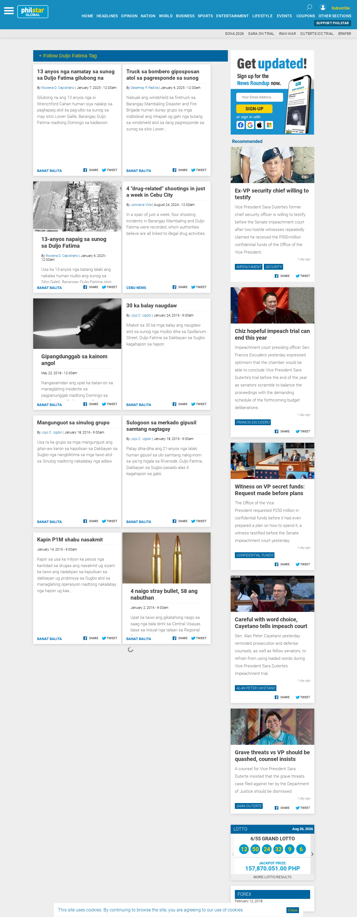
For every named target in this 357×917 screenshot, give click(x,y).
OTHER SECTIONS (335, 16)
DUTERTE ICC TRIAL (317, 33)
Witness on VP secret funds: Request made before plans (270, 490)
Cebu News (136, 288)
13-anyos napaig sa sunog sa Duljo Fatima (73, 242)
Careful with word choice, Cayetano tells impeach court (271, 622)
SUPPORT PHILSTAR (332, 23)
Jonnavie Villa (141, 205)
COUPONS (305, 16)
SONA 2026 (234, 33)
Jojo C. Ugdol (141, 315)
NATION (148, 16)
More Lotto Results (272, 877)
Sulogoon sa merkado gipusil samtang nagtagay (161, 425)
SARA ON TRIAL (261, 33)
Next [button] (312, 854)
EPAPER (344, 33)
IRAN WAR (287, 33)
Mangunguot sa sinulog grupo (73, 422)
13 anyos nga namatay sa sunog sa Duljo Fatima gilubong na (76, 74)
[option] (272, 854)
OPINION (129, 16)
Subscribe (341, 8)
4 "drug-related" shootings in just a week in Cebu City (165, 191)
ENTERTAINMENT (232, 16)
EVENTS (284, 16)
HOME (87, 16)
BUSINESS (185, 16)
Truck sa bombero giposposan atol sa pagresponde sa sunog (162, 74)
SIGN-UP (254, 108)
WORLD (166, 16)
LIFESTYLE (262, 16)
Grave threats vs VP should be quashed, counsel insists (272, 755)
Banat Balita (49, 171)
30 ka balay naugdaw (151, 305)
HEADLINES (107, 16)
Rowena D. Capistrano (58, 88)
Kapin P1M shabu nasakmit (70, 539)
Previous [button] (233, 854)
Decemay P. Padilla (144, 88)
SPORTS (205, 16)
